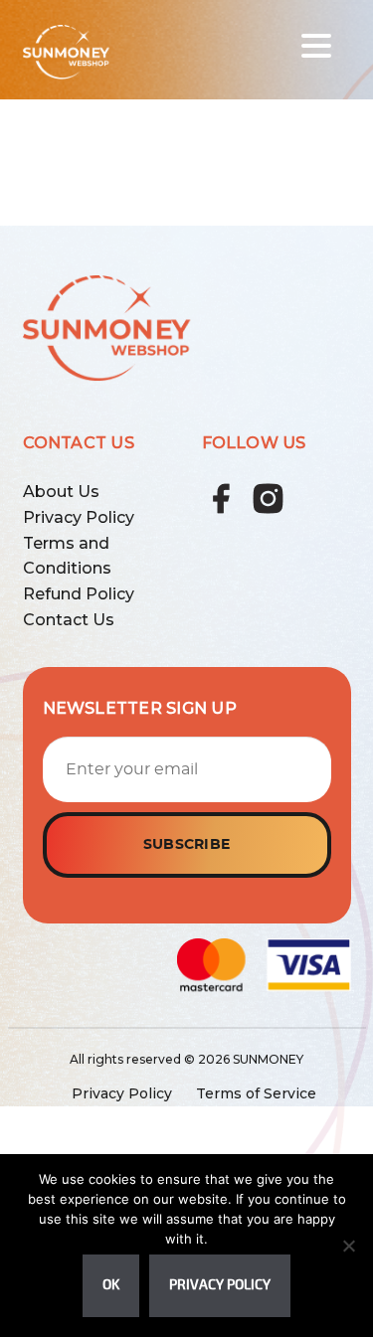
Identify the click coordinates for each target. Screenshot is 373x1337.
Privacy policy (220, 1284)
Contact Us (68, 619)
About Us (61, 491)
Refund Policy (78, 594)
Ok (110, 1284)
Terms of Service (256, 1093)
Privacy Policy (78, 517)
